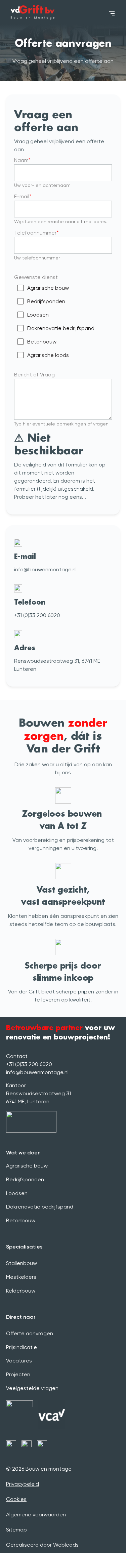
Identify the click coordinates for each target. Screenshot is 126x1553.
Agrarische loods (48, 355)
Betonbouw (41, 341)
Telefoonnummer (35, 233)
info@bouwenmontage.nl (37, 1072)
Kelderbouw (20, 1291)
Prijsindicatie (21, 1347)
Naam (21, 160)
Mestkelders (21, 1277)
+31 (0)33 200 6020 (29, 1064)
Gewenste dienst (36, 277)
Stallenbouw (21, 1263)
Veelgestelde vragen (32, 1388)
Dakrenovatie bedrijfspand (60, 328)
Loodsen (38, 315)
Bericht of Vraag (34, 374)
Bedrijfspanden (46, 301)
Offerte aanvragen (29, 1333)
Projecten (18, 1374)
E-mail (21, 196)
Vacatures (19, 1360)
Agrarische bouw (48, 288)
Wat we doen (23, 1152)
